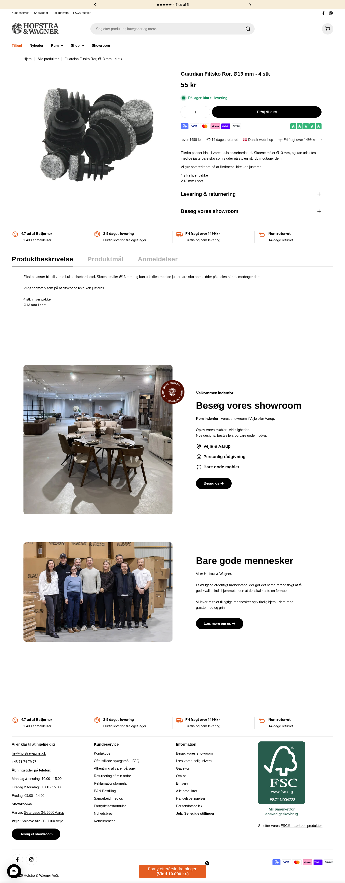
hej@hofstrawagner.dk (29, 753)
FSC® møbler (82, 13)
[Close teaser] (207, 863)
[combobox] (172, 29)
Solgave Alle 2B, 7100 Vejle (42, 821)
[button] (95, 5)
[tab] (42, 260)
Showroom (41, 13)
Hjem (27, 59)
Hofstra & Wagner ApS (41, 875)
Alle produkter (48, 59)
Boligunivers (61, 13)
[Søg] (248, 29)
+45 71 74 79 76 (24, 762)
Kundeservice (20, 13)
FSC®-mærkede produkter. (301, 826)
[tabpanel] (172, 291)
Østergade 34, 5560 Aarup (44, 812)
